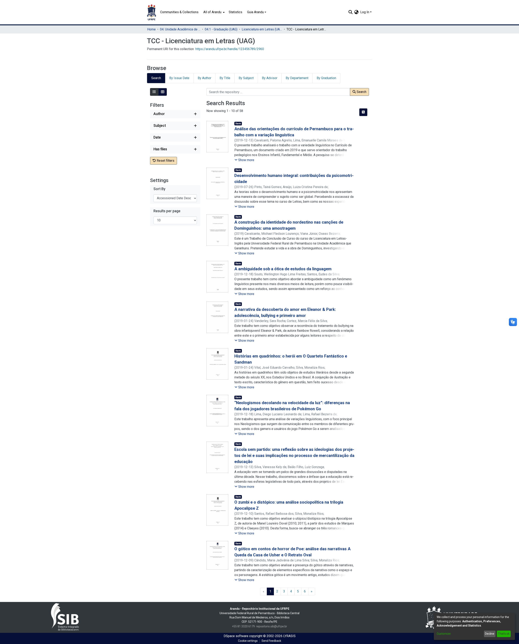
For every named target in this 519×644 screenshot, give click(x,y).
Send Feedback (271, 640)
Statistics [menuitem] (235, 12)
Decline (489, 633)
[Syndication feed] (363, 112)
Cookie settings (248, 640)
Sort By (159, 189)
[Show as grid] (162, 92)
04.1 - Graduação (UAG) (221, 29)
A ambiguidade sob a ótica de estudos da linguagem (282, 268)
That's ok (503, 633)
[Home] (151, 12)
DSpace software (236, 636)
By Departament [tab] (297, 78)
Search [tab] (156, 78)
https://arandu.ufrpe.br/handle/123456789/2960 (229, 49)
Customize (444, 633)
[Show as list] (154, 92)
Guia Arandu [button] (255, 12)
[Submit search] (350, 12)
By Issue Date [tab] (179, 78)
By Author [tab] (204, 78)
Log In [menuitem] (364, 12)
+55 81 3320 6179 (243, 626)
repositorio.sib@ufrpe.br (271, 626)
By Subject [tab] (246, 78)
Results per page (166, 211)
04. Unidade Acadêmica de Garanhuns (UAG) (180, 29)
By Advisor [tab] (269, 78)
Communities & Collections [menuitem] (179, 12)
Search (361, 92)
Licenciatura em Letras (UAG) (262, 29)
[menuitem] (214, 12)
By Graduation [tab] (326, 78)
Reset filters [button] (165, 161)
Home (151, 29)
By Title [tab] (225, 78)
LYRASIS (289, 636)
